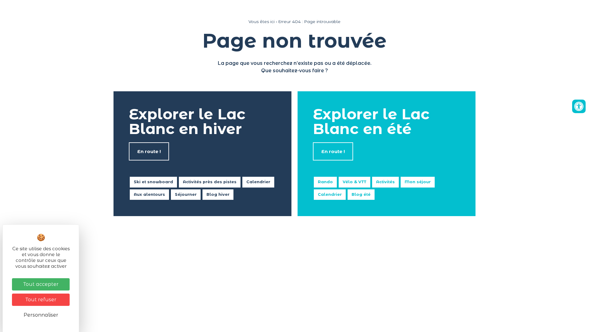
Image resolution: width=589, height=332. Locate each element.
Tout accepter (41, 284)
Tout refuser (40, 299)
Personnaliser (41, 315)
